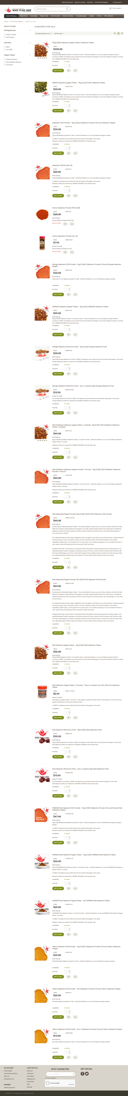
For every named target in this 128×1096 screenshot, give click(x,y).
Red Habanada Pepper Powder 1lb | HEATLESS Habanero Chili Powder (79, 580)
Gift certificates (108, 16)
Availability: (55, 61)
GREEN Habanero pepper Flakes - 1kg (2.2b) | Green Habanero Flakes (78, 83)
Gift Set (99, 16)
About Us (30, 1071)
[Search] (67, 9)
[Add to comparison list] (75, 70)
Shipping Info (31, 1079)
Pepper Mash (24, 16)
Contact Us (30, 1073)
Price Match (30, 1076)
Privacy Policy (39, 1093)
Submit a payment (67, 2)
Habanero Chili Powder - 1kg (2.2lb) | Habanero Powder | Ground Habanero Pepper (83, 123)
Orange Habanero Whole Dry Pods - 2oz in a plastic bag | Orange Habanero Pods (83, 386)
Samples (91, 16)
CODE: (55, 46)
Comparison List (9, 1079)
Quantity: (55, 65)
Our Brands (30, 1081)
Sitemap (29, 1087)
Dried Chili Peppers (11, 16)
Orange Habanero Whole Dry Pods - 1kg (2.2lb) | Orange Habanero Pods (79, 347)
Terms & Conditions (50, 1093)
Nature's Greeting (68, 16)
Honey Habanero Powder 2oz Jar (65, 236)
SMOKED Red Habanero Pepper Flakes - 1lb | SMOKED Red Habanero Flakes (81, 901)
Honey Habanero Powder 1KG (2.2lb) (66, 208)
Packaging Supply (81, 16)
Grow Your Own (55, 16)
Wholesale (90, 2)
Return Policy (60, 1093)
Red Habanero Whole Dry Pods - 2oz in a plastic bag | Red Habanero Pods (80, 769)
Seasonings (33, 16)
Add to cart (58, 70)
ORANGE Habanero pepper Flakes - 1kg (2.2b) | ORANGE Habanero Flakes (80, 307)
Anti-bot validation (50, 1078)
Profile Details (8, 1071)
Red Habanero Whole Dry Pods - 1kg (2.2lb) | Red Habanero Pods (77, 730)
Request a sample (80, 2)
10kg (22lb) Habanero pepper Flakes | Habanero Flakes (73, 43)
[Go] (73, 1074)
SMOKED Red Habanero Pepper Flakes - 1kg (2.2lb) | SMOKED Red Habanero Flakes (84, 855)
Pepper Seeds (44, 16)
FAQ (28, 1084)
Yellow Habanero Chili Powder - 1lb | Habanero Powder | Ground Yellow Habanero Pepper (86, 989)
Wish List (6, 1076)
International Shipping (101, 2)
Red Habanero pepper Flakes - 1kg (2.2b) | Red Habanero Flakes (76, 645)
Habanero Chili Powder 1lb (62, 165)
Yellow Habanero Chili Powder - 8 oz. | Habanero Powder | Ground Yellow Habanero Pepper (87, 1029)
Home (6, 21)
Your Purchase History (10, 1073)
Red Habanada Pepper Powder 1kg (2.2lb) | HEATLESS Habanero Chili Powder (82, 514)
